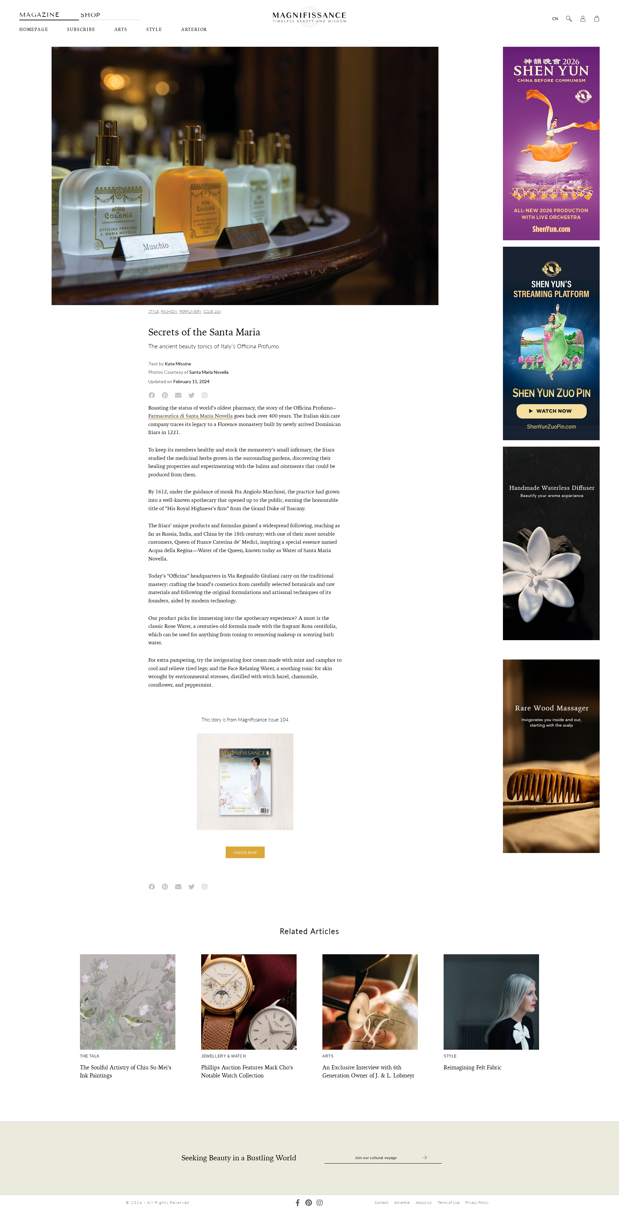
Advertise (402, 1202)
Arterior (194, 29)
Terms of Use (448, 1202)
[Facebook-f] (297, 1202)
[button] (245, 852)
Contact (381, 1202)
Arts (120, 29)
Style (154, 29)
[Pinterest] (308, 1202)
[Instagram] (319, 1202)
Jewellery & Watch (223, 1056)
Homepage (33, 29)
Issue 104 (212, 311)
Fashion (169, 311)
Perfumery (190, 311)
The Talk (90, 1056)
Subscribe (81, 29)
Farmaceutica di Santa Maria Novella (190, 415)
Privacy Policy (477, 1202)
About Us (424, 1202)
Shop (91, 15)
